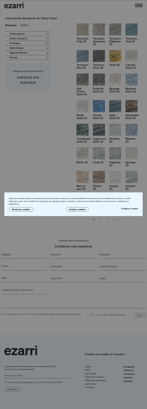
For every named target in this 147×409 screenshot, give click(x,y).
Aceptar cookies (77, 209)
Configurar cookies (129, 208)
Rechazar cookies (21, 209)
